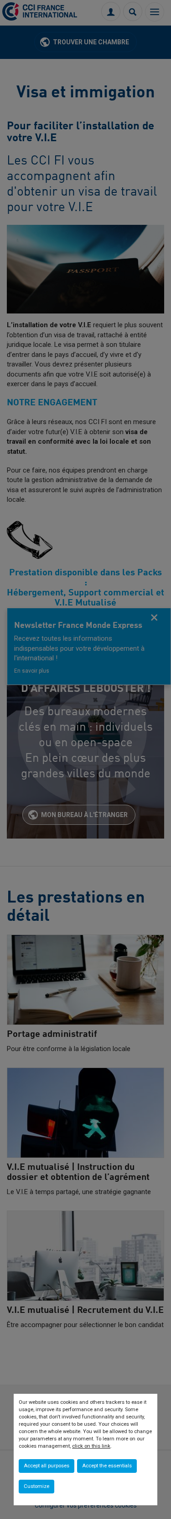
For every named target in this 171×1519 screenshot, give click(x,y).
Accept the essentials (107, 1466)
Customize (36, 1486)
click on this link (91, 1446)
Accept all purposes (46, 1466)
